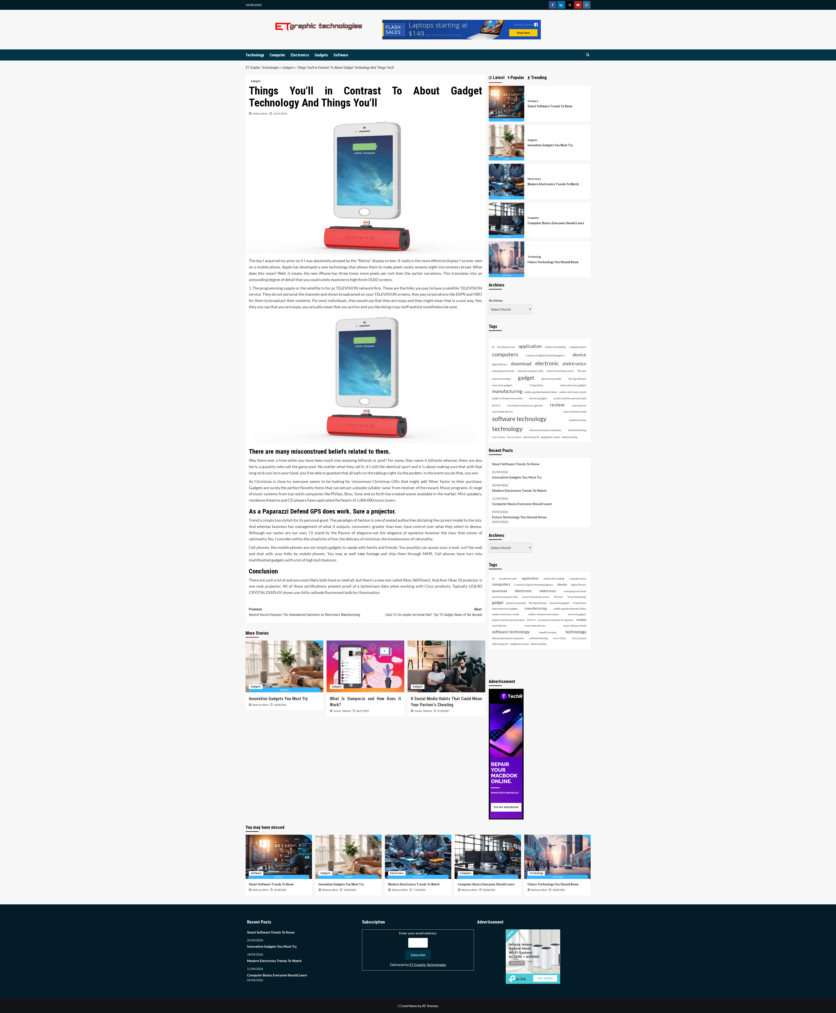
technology (507, 428)
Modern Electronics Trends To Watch (553, 184)
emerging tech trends (503, 370)
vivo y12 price (514, 437)
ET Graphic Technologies (262, 68)
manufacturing (507, 391)
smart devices (579, 405)
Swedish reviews (577, 420)
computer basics (577, 347)
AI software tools (506, 347)
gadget (526, 377)
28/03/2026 (559, 890)
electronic (547, 363)
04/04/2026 (489, 890)
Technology (255, 55)
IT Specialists (536, 385)
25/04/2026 (280, 890)
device (579, 354)
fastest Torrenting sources (560, 370)
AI (493, 347)
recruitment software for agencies (525, 405)
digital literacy (499, 364)
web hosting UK (531, 437)
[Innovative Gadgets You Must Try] (284, 666)
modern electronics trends (572, 392)
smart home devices (502, 411)
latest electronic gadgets (573, 385)
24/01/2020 (280, 113)
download (521, 363)
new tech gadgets (538, 398)
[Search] (588, 55)
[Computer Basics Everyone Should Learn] (506, 220)
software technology (519, 418)
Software (341, 55)
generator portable (551, 378)
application (530, 346)
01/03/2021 (443, 711)
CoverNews (408, 1006)
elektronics (574, 363)
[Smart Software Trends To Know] (506, 103)
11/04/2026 (419, 890)
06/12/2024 (362, 711)
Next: (433, 612)
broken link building (555, 347)
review (557, 405)
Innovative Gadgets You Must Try (278, 698)
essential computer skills (530, 370)
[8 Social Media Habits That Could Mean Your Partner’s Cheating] (446, 666)
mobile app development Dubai (540, 392)
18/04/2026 (280, 704)
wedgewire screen (550, 437)
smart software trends (574, 411)
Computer (277, 55)
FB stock (581, 370)
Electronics (300, 55)
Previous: (304, 612)
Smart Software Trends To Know (550, 106)
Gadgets (321, 55)
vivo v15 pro (498, 437)
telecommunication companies (545, 430)
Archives (496, 300)
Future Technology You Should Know (553, 262)
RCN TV (496, 405)
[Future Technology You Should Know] (506, 259)
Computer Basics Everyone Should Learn (556, 223)
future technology (501, 378)
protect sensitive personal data (570, 398)
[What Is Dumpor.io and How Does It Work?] (365, 666)
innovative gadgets (502, 385)
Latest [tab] (498, 77)
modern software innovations (507, 398)
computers (505, 354)
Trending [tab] (538, 77)
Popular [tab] (516, 77)
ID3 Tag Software (577, 378)
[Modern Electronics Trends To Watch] (506, 181)
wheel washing (569, 437)
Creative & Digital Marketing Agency (545, 355)
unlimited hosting (577, 430)
